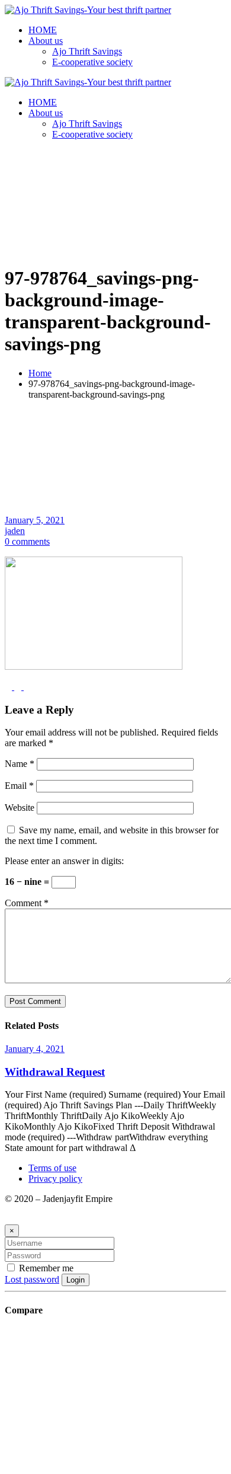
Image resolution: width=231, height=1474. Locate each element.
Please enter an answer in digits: (64, 861)
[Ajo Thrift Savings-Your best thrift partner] (88, 10)
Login (75, 1279)
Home (40, 373)
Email (19, 786)
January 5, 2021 (35, 520)
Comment (27, 903)
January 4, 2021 (35, 1049)
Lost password (32, 1279)
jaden (15, 531)
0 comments (27, 541)
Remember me (45, 1268)
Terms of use (52, 1168)
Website (19, 807)
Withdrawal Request (55, 1072)
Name (19, 764)
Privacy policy (55, 1179)
